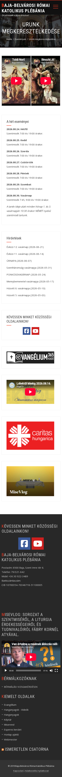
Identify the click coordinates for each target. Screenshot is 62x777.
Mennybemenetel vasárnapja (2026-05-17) (30, 281)
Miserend (9, 724)
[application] (31, 657)
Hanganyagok (11, 714)
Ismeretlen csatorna (27, 749)
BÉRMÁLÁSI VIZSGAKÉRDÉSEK (21, 686)
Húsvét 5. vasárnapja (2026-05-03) (26, 295)
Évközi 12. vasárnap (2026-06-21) (25, 247)
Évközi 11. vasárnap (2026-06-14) (25, 253)
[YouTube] (35, 331)
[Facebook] (26, 331)
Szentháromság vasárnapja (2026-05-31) (29, 267)
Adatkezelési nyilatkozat (37, 770)
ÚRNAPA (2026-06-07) (19, 260)
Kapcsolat (18, 770)
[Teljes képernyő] (56, 670)
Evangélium (10, 704)
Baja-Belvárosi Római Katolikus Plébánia (26, 8)
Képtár (8, 719)
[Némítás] (51, 670)
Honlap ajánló (11, 734)
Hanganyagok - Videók (16, 709)
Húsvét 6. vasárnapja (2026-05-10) (26, 288)
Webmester (10, 739)
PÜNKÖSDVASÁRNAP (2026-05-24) (26, 274)
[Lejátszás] (5, 670)
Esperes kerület (12, 729)
